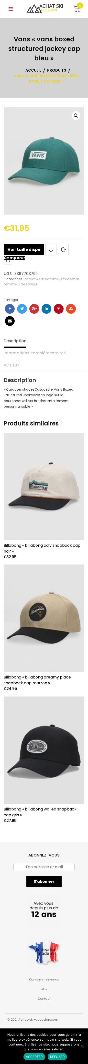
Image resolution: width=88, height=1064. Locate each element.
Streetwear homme (42, 279)
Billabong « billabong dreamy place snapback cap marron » (37, 680)
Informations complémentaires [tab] (35, 353)
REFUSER (57, 1057)
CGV (44, 989)
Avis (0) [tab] (11, 365)
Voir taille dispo (24, 249)
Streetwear (28, 284)
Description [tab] (15, 341)
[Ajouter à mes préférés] (50, 250)
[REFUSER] (81, 1046)
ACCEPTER (34, 1057)
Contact (44, 998)
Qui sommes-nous (44, 979)
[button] (76, 115)
